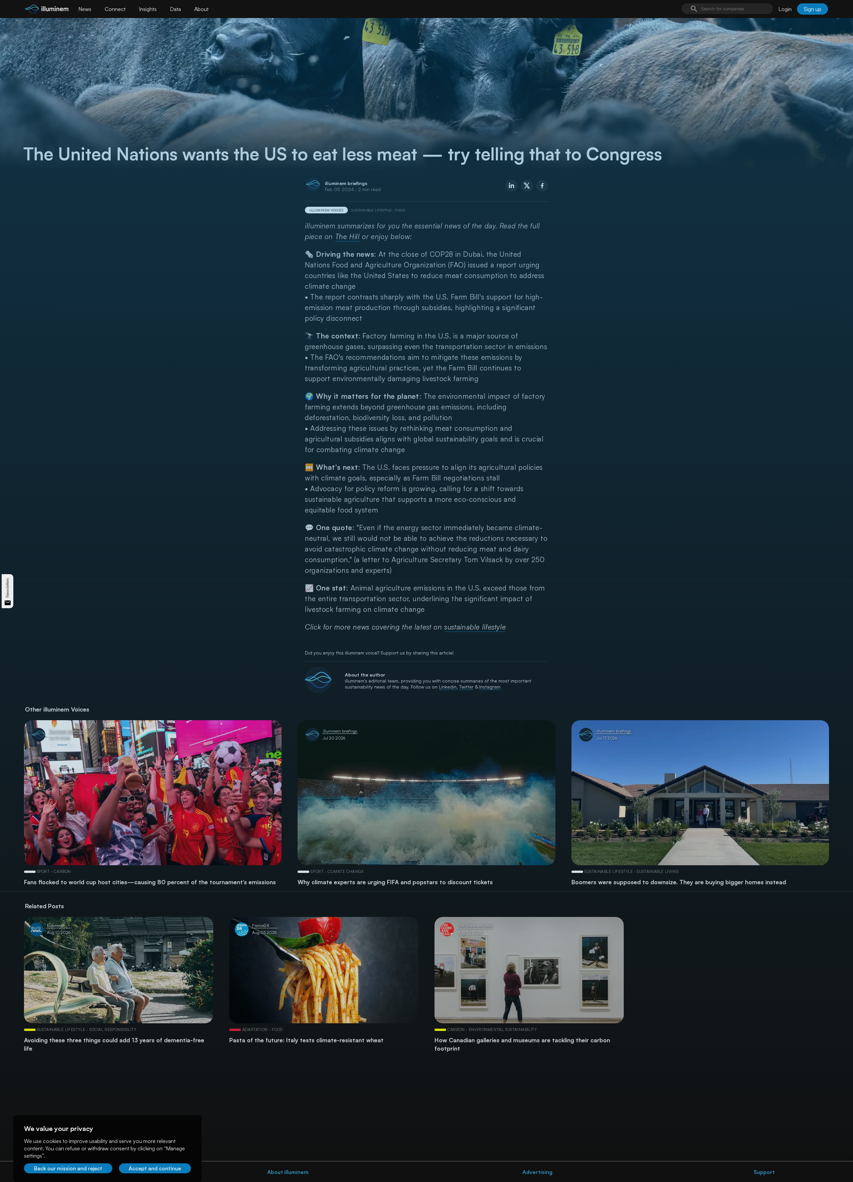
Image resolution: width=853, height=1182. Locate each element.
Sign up (812, 9)
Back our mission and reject (68, 1168)
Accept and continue (155, 1168)
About (201, 9)
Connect (115, 9)
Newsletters (7, 588)
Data (175, 9)
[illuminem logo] (46, 10)
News (84, 9)
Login (785, 9)
